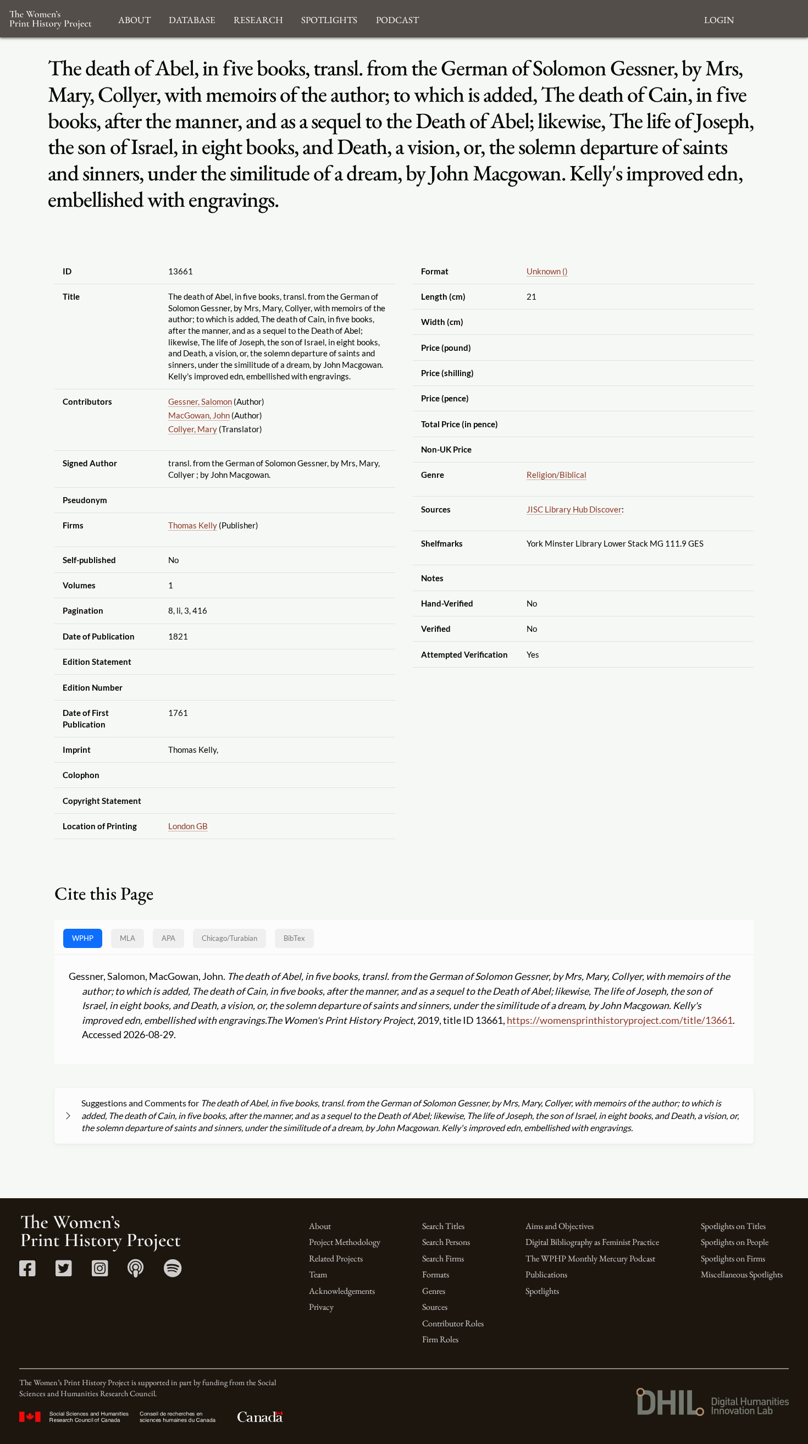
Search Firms (443, 1258)
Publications (546, 1274)
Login (719, 18)
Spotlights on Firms (733, 1258)
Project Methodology (344, 1242)
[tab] (229, 938)
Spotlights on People (734, 1242)
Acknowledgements (342, 1291)
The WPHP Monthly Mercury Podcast (590, 1258)
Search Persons (446, 1242)
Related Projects (336, 1258)
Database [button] (192, 18)
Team (318, 1274)
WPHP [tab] (82, 938)
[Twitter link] (63, 1272)
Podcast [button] (397, 18)
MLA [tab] (127, 938)
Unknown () (547, 271)
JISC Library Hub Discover (574, 509)
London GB (188, 826)
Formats (435, 1274)
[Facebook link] (27, 1272)
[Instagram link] (100, 1272)
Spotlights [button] (329, 18)
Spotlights (542, 1291)
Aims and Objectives (559, 1226)
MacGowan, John (199, 415)
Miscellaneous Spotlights (742, 1274)
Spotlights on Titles (733, 1226)
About (320, 1226)
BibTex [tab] (294, 938)
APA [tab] (168, 938)
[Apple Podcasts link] (135, 1272)
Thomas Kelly (192, 525)
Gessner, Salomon (200, 401)
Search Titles (443, 1226)
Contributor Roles (453, 1323)
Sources (434, 1307)
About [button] (134, 18)
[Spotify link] (173, 1272)
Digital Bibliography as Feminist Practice (592, 1242)
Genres (433, 1291)
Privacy (321, 1307)
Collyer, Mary (192, 429)
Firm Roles (440, 1339)
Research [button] (258, 18)
